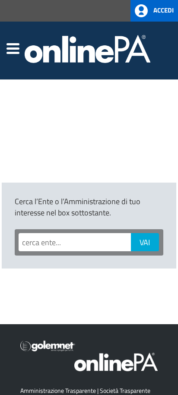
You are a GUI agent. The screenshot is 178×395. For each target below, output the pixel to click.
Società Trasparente (125, 390)
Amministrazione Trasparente (58, 390)
